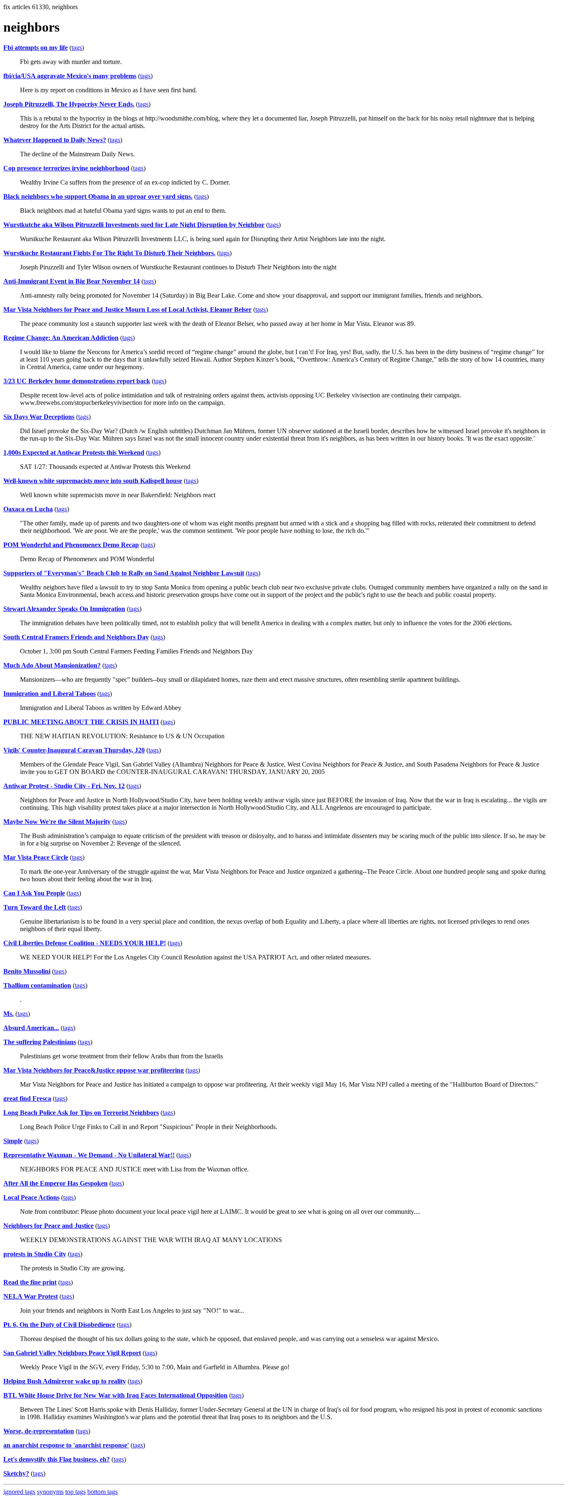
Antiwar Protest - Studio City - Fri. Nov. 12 (64, 785)
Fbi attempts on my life (35, 47)
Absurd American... (31, 1027)
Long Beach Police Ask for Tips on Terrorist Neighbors (81, 1112)
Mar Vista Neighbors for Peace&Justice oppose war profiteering (93, 1070)
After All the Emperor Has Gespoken (55, 1183)
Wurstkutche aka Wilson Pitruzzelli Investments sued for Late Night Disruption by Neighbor (133, 224)
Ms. (8, 1013)
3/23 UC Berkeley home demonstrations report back (76, 381)
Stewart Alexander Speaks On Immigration (64, 608)
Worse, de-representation (38, 1431)
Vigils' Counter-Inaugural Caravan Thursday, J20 (74, 750)
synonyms (50, 1491)
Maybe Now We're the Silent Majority (57, 821)
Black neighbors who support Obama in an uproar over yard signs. (98, 196)
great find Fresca (27, 1098)
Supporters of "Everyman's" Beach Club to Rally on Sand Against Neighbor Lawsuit (123, 573)
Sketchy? (16, 1473)
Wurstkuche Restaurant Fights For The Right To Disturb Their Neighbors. (109, 252)
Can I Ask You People (34, 893)
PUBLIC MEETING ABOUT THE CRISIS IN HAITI (81, 721)
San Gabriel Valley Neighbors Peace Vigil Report (72, 1352)
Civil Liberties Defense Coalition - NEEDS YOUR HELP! (84, 943)
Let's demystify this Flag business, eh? (56, 1459)
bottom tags (102, 1491)
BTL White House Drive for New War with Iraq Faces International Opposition (115, 1395)
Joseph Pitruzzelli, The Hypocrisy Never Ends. (68, 104)
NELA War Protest (30, 1296)
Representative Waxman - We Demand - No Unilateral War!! (89, 1155)
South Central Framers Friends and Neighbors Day (76, 637)
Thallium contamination (37, 985)
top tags (75, 1491)
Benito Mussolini (26, 971)
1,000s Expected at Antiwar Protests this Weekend (73, 452)
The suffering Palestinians (39, 1041)
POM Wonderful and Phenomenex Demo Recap (71, 544)
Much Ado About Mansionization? (52, 665)
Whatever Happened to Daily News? (54, 139)
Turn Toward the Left (34, 907)
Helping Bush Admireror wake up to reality (64, 1381)
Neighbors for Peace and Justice (48, 1225)
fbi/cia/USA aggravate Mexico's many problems (69, 75)
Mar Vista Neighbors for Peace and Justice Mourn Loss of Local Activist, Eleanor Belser (127, 309)
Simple (12, 1140)
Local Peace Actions (31, 1197)
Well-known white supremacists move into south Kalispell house (92, 480)
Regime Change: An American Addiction (61, 337)
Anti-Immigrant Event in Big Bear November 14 (71, 281)
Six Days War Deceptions (38, 416)
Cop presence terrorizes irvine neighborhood (66, 168)
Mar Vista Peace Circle (35, 857)
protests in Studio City (34, 1253)
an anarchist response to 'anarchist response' (66, 1445)
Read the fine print (30, 1282)
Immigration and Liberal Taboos (49, 693)
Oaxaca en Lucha (28, 509)
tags (77, 47)
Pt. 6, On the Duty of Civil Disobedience (59, 1324)
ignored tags (19, 1491)
